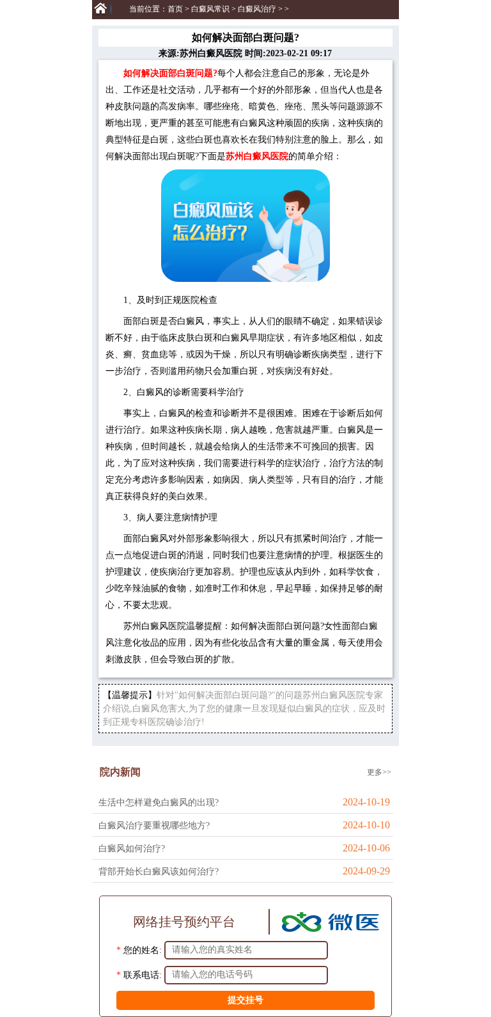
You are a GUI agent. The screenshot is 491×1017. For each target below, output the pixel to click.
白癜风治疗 (257, 8)
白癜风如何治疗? (131, 848)
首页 (175, 8)
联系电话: (142, 974)
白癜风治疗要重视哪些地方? (154, 825)
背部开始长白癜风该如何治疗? (158, 871)
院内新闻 (120, 771)
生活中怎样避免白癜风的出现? (158, 802)
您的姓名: (142, 949)
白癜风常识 (210, 8)
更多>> (379, 772)
